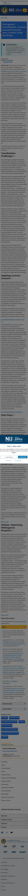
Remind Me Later (18, 460)
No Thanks (9, 460)
